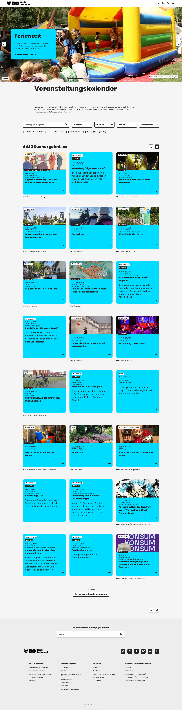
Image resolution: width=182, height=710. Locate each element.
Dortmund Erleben (36, 677)
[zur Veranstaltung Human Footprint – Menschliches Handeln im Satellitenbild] (90, 282)
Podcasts (64, 686)
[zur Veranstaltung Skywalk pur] (90, 228)
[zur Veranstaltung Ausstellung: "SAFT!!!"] (44, 500)
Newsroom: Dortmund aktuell (40, 674)
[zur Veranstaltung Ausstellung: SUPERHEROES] (137, 337)
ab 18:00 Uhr (75, 132)
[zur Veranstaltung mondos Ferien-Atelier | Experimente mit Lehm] (44, 555)
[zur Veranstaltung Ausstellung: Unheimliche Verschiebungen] (90, 500)
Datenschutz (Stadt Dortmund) (136, 677)
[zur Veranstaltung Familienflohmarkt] (90, 555)
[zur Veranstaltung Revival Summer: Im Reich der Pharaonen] (137, 173)
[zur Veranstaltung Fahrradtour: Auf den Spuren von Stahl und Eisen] (44, 391)
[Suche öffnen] (168, 3)
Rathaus (32, 681)
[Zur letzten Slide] (4, 44)
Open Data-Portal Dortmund (104, 674)
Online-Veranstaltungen (37, 132)
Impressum (129, 671)
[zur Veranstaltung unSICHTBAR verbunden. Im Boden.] (44, 446)
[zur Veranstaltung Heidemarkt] (90, 446)
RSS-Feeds (97, 681)
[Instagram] (129, 651)
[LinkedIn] (157, 651)
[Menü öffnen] (173, 3)
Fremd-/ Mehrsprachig (96, 132)
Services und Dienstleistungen (40, 667)
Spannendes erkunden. (24, 54)
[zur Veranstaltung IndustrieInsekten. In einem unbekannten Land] (44, 228)
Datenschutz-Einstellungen (135, 681)
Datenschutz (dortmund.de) (135, 674)
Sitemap (96, 667)
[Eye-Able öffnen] (162, 3)
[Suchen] (66, 124)
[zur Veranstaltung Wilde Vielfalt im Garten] (137, 228)
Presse (63, 671)
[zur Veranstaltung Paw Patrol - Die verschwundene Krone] (137, 446)
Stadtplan (96, 671)
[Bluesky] (143, 651)
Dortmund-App (67, 667)
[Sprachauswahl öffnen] (157, 3)
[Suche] (121, 634)
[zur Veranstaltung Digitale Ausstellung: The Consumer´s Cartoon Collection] (44, 173)
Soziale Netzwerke (67, 679)
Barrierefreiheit (98, 677)
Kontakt (128, 667)
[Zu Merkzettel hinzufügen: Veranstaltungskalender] (151, 610)
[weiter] (178, 44)
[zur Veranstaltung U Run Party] (137, 391)
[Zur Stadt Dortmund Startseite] (19, 3)
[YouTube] (150, 651)
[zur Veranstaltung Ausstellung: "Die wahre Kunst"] (44, 337)
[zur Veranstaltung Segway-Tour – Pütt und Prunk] (44, 282)
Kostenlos (59, 132)
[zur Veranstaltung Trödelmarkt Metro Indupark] (90, 391)
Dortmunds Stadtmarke (70, 689)
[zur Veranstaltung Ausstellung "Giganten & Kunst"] (90, 173)
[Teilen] (157, 610)
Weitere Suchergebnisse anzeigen (92, 594)
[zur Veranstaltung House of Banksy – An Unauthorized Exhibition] (90, 337)
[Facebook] (123, 651)
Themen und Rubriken (37, 671)
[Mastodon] (136, 651)
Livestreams (65, 682)
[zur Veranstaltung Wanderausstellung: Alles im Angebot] (137, 282)
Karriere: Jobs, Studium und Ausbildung (71, 675)
